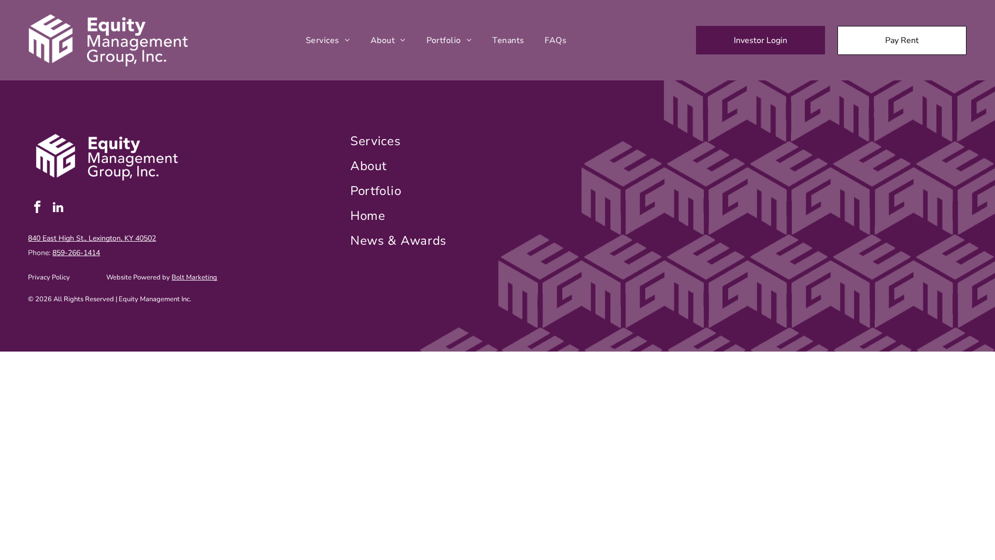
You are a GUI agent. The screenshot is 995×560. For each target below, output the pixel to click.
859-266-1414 (76, 253)
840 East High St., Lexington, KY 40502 (92, 238)
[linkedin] (58, 208)
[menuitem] (327, 40)
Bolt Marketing (194, 277)
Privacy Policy (49, 277)
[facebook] (37, 208)
